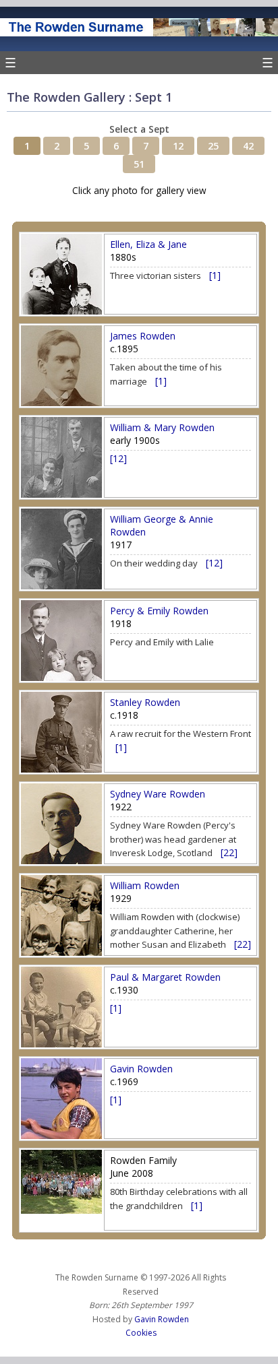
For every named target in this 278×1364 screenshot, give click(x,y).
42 (248, 145)
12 (178, 145)
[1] (215, 275)
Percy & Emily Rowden (159, 610)
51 (139, 164)
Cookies (141, 1332)
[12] (118, 458)
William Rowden (144, 885)
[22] (229, 852)
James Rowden (142, 335)
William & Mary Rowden (162, 427)
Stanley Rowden (145, 702)
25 (213, 145)
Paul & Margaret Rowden (165, 977)
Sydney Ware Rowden (157, 793)
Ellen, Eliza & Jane (148, 244)
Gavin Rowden (141, 1068)
